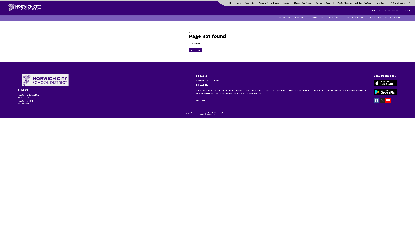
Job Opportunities (363, 3)
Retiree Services (323, 3)
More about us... (202, 100)
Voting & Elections (398, 3)
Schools (237, 3)
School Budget (380, 3)
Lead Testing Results (342, 3)
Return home (195, 50)
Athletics (275, 3)
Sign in (407, 11)
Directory (287, 3)
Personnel (263, 3)
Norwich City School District (207, 81)
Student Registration (303, 3)
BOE (229, 3)
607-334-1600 (23, 104)
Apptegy (212, 114)
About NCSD (250, 3)
